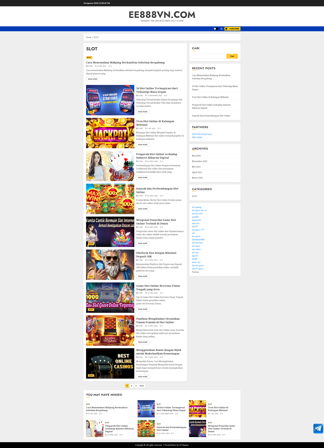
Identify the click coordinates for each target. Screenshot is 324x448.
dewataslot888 (198, 239)
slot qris (195, 252)
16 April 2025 (152, 293)
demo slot (196, 262)
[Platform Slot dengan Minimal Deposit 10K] (110, 265)
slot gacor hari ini (199, 210)
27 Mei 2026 (101, 66)
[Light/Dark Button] (216, 28)
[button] (221, 28)
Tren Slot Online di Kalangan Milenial (210, 97)
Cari (195, 48)
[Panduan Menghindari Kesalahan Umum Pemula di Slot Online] (110, 330)
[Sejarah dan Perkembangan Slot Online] (110, 199)
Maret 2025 (197, 177)
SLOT (89, 57)
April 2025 (197, 172)
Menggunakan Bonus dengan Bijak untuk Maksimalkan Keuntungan (158, 351)
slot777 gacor (198, 268)
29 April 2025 (152, 162)
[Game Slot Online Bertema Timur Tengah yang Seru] (110, 297)
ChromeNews (170, 445)
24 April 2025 (152, 227)
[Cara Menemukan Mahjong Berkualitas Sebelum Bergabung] (135, 57)
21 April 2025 (152, 260)
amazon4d (196, 220)
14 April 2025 (152, 326)
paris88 (195, 216)
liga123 (195, 255)
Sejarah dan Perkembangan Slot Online (211, 115)
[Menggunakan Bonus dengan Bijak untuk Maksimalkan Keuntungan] (110, 363)
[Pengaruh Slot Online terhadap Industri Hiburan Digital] (110, 166)
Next (142, 385)
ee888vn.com (162, 14)
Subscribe (234, 28)
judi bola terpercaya (202, 134)
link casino (197, 137)
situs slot (195, 223)
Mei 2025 (196, 166)
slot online (196, 249)
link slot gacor (198, 265)
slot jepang (196, 207)
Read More (92, 79)
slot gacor (196, 236)
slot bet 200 (197, 213)
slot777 (195, 226)
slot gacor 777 (198, 229)
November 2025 (199, 161)
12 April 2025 (152, 357)
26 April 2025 (152, 196)
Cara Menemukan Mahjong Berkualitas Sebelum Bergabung (125, 62)
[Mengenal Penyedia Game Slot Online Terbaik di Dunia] (110, 232)
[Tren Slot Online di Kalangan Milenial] (110, 133)
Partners (195, 272)
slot (193, 233)
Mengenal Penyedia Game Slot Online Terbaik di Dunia (156, 221)
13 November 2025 (154, 96)
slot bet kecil (197, 242)
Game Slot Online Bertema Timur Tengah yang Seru (158, 287)
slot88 (194, 258)
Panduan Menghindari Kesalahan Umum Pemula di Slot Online (158, 320)
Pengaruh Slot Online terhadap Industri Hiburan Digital (156, 155)
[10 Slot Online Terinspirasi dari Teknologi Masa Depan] (110, 100)
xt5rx (90, 66)
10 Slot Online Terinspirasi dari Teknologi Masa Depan (157, 90)
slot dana (196, 246)
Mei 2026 (196, 155)
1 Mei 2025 (151, 129)
